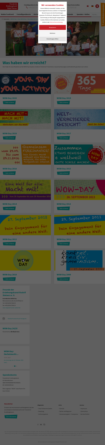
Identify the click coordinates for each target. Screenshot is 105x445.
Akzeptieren (52, 27)
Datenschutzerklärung (56, 22)
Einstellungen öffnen (52, 39)
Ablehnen (52, 33)
